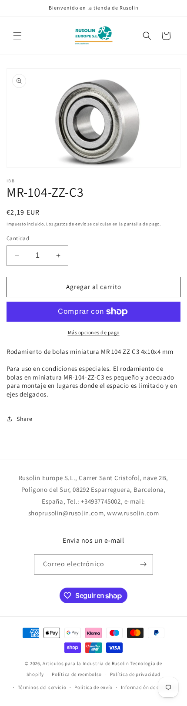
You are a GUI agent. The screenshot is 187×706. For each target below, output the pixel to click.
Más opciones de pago (94, 332)
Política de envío (93, 687)
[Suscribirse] (143, 564)
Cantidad (18, 238)
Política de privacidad (135, 674)
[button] (17, 35)
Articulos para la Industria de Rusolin (86, 663)
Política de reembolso (77, 674)
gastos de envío (70, 224)
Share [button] (25, 419)
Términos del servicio (42, 687)
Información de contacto (149, 687)
